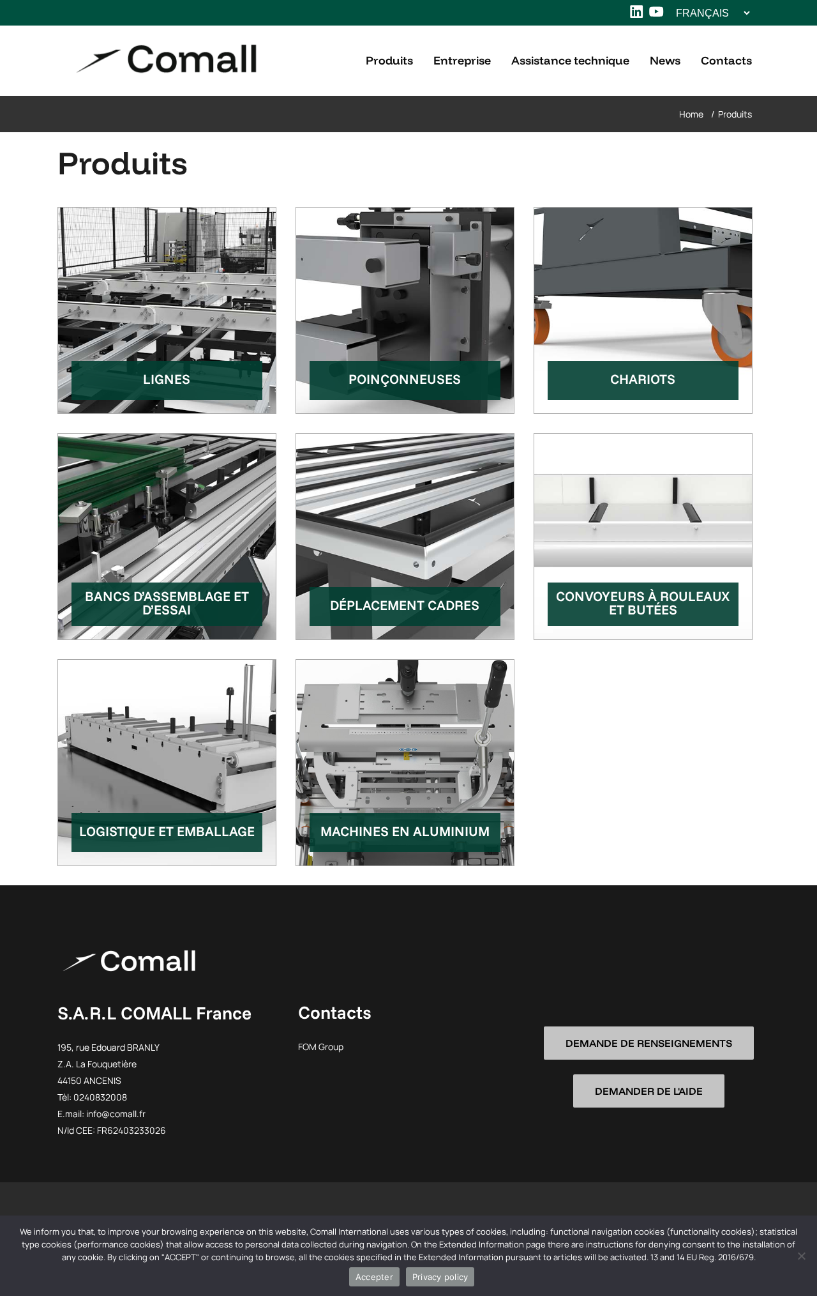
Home (691, 114)
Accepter (374, 1277)
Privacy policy (440, 1277)
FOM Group (320, 1047)
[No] (801, 1255)
